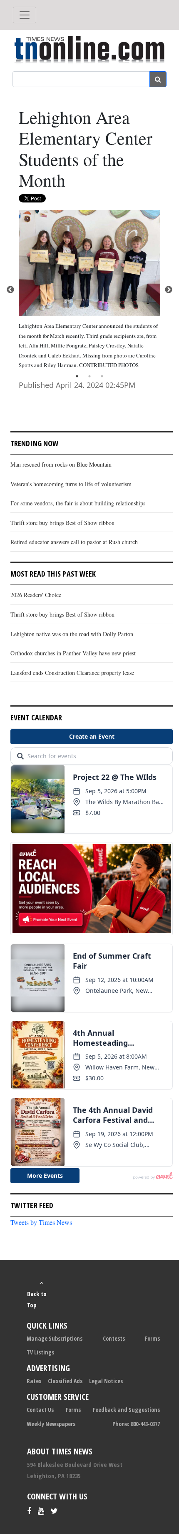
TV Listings (40, 1352)
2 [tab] (89, 376)
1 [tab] (77, 376)
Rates (34, 1381)
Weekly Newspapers (51, 1424)
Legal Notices (106, 1381)
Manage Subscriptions (54, 1338)
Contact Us (40, 1410)
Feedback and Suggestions (126, 1410)
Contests (114, 1338)
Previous (10, 290)
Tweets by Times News (41, 1222)
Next (168, 290)
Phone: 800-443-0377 (136, 1424)
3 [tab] (102, 376)
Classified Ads (65, 1381)
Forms (152, 1338)
